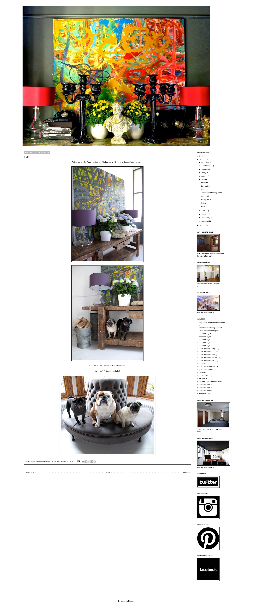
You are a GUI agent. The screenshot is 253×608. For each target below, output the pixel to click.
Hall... (203, 189)
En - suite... (205, 186)
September (206, 166)
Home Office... (206, 196)
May (203, 180)
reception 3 (203, 390)
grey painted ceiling (207, 366)
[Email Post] (79, 461)
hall (200, 372)
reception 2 (203, 387)
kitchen (202, 378)
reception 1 (203, 384)
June (203, 176)
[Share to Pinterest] (94, 461)
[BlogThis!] (86, 461)
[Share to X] (89, 461)
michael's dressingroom (208, 381)
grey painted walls (206, 370)
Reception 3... (206, 200)
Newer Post (29, 472)
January (204, 221)
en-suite (202, 364)
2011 (201, 225)
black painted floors (206, 352)
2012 (201, 159)
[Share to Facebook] (91, 461)
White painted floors (207, 331)
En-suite (204, 182)
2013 (201, 156)
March (204, 214)
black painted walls (206, 361)
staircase (202, 393)
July (203, 173)
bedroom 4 (203, 343)
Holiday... (204, 206)
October (204, 162)
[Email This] (83, 461)
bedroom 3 (203, 340)
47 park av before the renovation (212, 323)
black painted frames (207, 355)
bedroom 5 (203, 346)
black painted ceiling (207, 349)
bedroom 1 (203, 334)
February (205, 218)
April (203, 211)
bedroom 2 (203, 337)
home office (203, 376)
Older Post (186, 472)
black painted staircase (208, 358)
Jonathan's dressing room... (212, 193)
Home (108, 472)
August (204, 169)
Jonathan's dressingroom (209, 328)
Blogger (131, 601)
